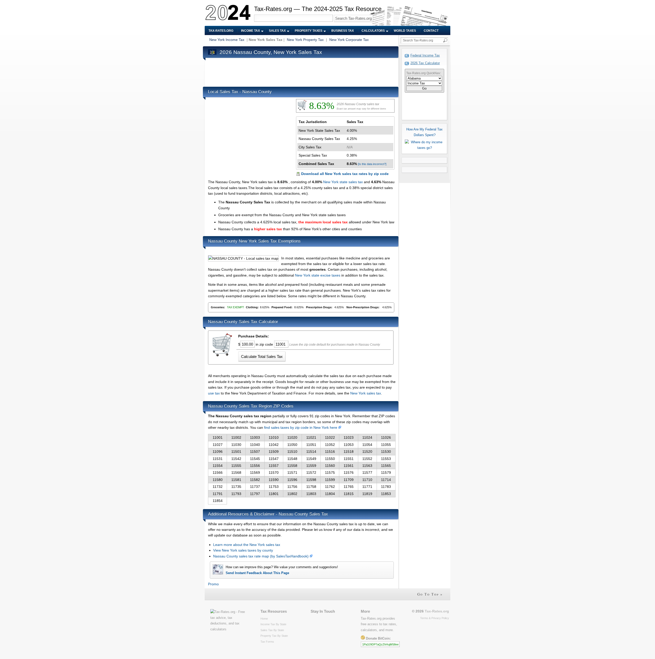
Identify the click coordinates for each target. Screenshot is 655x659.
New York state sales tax (343, 182)
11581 (236, 480)
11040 (255, 445)
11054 (367, 445)
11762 (330, 487)
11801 (274, 494)
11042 (274, 445)
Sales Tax (277, 30)
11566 (218, 472)
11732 (218, 487)
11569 (255, 472)
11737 (255, 487)
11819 (367, 494)
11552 (367, 459)
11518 (349, 451)
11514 (311, 451)
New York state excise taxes (317, 275)
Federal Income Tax (425, 55)
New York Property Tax (305, 40)
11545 (255, 459)
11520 (367, 451)
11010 (274, 437)
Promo (213, 584)
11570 (274, 472)
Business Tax (342, 30)
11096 (218, 451)
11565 (386, 466)
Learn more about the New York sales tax (246, 545)
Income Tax (250, 30)
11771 (367, 487)
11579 (386, 472)
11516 (330, 451)
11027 (218, 445)
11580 (218, 480)
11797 (255, 494)
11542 (236, 459)
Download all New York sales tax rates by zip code (345, 174)
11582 (255, 480)
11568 (236, 472)
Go (424, 88)
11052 (330, 445)
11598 (311, 480)
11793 (236, 494)
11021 (311, 437)
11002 (236, 437)
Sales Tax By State (272, 630)
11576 (349, 472)
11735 (236, 487)
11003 (255, 437)
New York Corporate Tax (349, 40)
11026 (386, 437)
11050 (292, 445)
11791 (218, 494)
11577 (367, 472)
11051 (311, 445)
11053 (349, 445)
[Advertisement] (301, 71)
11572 (311, 472)
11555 (236, 466)
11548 (292, 459)
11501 (236, 451)
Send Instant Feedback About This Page (257, 573)
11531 (218, 459)
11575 (330, 472)
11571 (292, 472)
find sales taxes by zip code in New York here (301, 427)
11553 (386, 459)
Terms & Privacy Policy (434, 618)
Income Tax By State (273, 624)
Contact (431, 30)
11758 (311, 487)
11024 (367, 437)
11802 (292, 494)
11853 (386, 494)
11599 (330, 480)
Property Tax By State (274, 635)
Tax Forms (267, 641)
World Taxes (405, 30)
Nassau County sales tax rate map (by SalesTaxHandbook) (261, 556)
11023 (349, 437)
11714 (386, 480)
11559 (311, 466)
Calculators (373, 30)
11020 (292, 437)
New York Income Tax (226, 40)
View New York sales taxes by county (243, 550)
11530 (386, 451)
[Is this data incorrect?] (372, 164)
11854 (218, 501)
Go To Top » (430, 594)
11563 (367, 466)
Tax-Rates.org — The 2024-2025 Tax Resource (317, 8)
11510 (292, 451)
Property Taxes (308, 30)
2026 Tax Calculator (425, 63)
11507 (255, 451)
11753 (274, 487)
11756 (292, 487)
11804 (330, 494)
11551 (349, 459)
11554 (218, 466)
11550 (330, 459)
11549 (311, 459)
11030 (236, 445)
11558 (292, 466)
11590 (274, 480)
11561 (349, 466)
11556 (255, 466)
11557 (274, 466)
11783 (386, 487)
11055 (386, 445)
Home (264, 618)
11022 (330, 437)
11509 (274, 451)
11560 (330, 466)
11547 (274, 459)
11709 (349, 480)
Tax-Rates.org (221, 30)
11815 (349, 494)
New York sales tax (365, 393)
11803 (311, 494)
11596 (292, 480)
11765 (349, 487)
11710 (367, 480)
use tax (214, 393)
